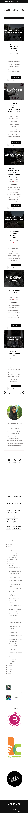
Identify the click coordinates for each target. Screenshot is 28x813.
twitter (20, 462)
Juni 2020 (11, 563)
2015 (9, 671)
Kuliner (8, 517)
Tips (14, 526)
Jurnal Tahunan (10, 514)
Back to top (21, 811)
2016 (9, 669)
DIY (13, 510)
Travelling (18, 526)
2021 (9, 550)
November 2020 (12, 555)
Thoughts (9, 526)
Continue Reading (15, 77)
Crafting (9, 510)
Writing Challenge (16, 528)
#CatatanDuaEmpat (11, 503)
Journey (16, 512)
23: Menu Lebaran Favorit (14, 598)
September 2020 (12, 559)
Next (20, 37)
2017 (9, 667)
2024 (9, 544)
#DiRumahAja (19, 503)
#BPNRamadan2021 (11, 501)
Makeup (8, 519)
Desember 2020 (12, 553)
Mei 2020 (11, 565)
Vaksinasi (9, 528)
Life (12, 517)
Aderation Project (11, 505)
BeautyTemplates (14, 809)
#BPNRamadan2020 (11, 498)
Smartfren (14, 523)
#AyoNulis (9, 496)
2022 (9, 548)
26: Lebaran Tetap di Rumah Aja (14, 353)
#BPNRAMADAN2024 (17, 496)
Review (15, 521)
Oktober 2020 (11, 557)
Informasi (17, 510)
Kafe (16, 514)
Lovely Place (17, 517)
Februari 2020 (11, 659)
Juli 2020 (11, 561)
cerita (8, 530)
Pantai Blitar (14, 519)
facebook (9, 462)
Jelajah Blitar (10, 512)
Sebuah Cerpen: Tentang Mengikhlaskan (14, 692)
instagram (14, 462)
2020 (9, 551)
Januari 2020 (11, 661)
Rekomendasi (9, 521)
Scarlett (9, 523)
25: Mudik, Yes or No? (13, 591)
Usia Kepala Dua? (15, 686)
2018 (9, 665)
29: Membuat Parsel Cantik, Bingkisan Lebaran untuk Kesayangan (14, 172)
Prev (17, 37)
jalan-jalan (13, 530)
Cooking (15, 508)
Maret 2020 (11, 657)
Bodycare (9, 508)
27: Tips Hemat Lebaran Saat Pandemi (14, 293)
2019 (9, 663)
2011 (9, 673)
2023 (9, 546)
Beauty (17, 505)
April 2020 (11, 656)
